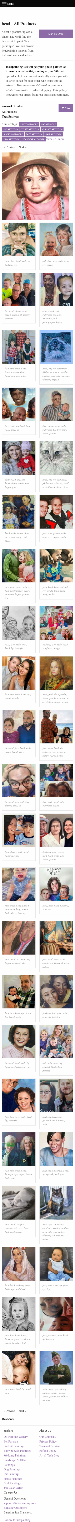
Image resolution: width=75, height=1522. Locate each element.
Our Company (47, 1437)
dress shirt (17, 314)
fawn (66, 487)
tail (53, 1235)
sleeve (45, 433)
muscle (15, 698)
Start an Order (56, 34)
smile (24, 261)
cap (23, 479)
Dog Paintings (12, 1469)
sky (54, 314)
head (18, 261)
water (50, 748)
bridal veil (20, 1289)
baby (26, 1228)
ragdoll (55, 379)
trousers (15, 372)
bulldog (8, 264)
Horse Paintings (13, 1479)
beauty (65, 701)
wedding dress (23, 1285)
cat (50, 368)
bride (7, 1289)
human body (11, 483)
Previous (11, 147)
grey (21, 1228)
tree (27, 483)
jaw (62, 1174)
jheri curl (18, 1066)
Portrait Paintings (14, 1446)
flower (20, 533)
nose (7, 261)
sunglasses (47, 648)
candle (45, 963)
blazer (8, 540)
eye (15, 264)
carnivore (54, 372)
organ (50, 264)
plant (16, 375)
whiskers (46, 379)
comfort (63, 537)
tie (54, 429)
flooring (22, 913)
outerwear (47, 314)
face (13, 261)
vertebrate (62, 368)
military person (58, 1392)
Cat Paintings (11, 1474)
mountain (47, 318)
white (16, 855)
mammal (65, 375)
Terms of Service (49, 1446)
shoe (22, 372)
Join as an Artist (13, 1488)
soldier (64, 1396)
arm (59, 314)
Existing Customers (15, 1508)
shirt (62, 802)
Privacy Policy (48, 1441)
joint (44, 587)
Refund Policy (47, 1451)
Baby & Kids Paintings (17, 1451)
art (43, 701)
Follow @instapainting (17, 1520)
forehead (9, 310)
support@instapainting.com (20, 1503)
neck (57, 1174)
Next (23, 147)
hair (44, 261)
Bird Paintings (12, 1483)
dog (30, 261)
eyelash (49, 1174)
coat (13, 1177)
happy (59, 322)
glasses (18, 310)
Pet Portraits (11, 1441)
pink (14, 487)
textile (21, 483)
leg (55, 590)
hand (56, 587)
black (53, 1066)
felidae (45, 372)
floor (60, 1066)
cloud (51, 310)
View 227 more (55, 139)
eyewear (9, 318)
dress (56, 959)
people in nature (57, 698)
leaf (28, 959)
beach (60, 755)
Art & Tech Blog (49, 1455)
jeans (7, 372)
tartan (23, 375)
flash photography (14, 590)
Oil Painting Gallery (16, 1437)
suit (25, 537)
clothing (46, 644)
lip (18, 429)
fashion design (53, 701)
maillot (52, 594)
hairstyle (9, 375)
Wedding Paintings (15, 1455)
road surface (59, 1231)
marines (46, 1400)
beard (15, 751)
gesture (26, 314)
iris (51, 483)
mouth (50, 590)
